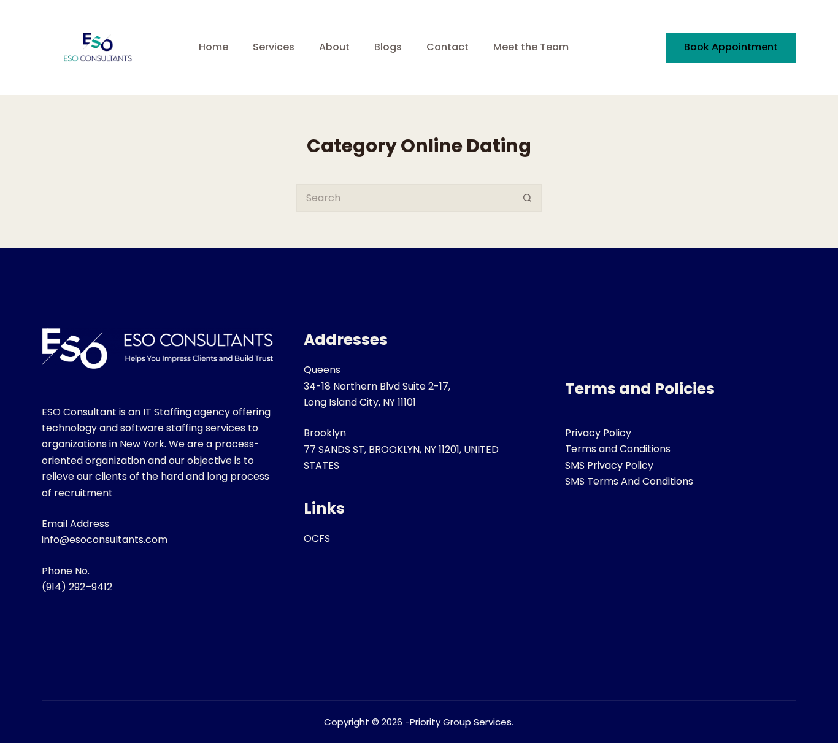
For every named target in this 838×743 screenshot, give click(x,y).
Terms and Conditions (618, 449)
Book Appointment (731, 47)
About (334, 47)
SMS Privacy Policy (609, 465)
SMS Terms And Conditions (629, 481)
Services (273, 47)
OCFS (317, 538)
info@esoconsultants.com (104, 540)
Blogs (388, 47)
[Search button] (528, 198)
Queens (322, 370)
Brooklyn (325, 433)
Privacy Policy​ (598, 433)
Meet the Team (531, 47)
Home (213, 47)
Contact (447, 47)
